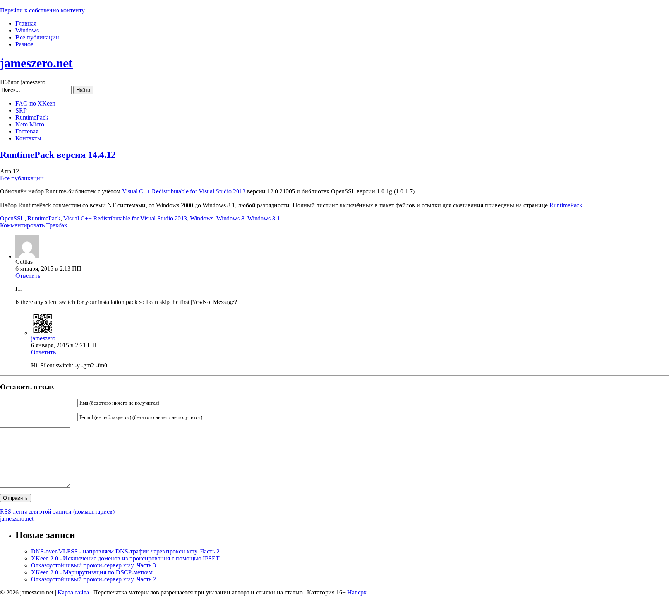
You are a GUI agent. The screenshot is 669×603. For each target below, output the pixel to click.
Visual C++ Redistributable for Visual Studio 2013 (183, 191)
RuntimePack (31, 117)
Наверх (357, 592)
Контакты (28, 138)
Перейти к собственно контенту (42, 10)
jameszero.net (36, 63)
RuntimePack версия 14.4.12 (58, 155)
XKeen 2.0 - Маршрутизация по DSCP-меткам (92, 572)
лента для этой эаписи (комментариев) (57, 511)
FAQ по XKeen (35, 103)
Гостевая (26, 131)
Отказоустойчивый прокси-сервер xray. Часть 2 (93, 579)
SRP (21, 110)
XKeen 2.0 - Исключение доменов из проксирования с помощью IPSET (125, 558)
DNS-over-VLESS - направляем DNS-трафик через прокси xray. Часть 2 (125, 551)
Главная (25, 23)
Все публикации (37, 37)
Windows (27, 30)
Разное (24, 44)
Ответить (27, 275)
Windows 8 (230, 218)
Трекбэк (56, 225)
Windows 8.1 (263, 218)
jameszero (43, 338)
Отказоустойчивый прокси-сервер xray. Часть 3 (93, 565)
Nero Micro (29, 124)
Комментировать (22, 225)
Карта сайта (73, 592)
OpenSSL (12, 218)
